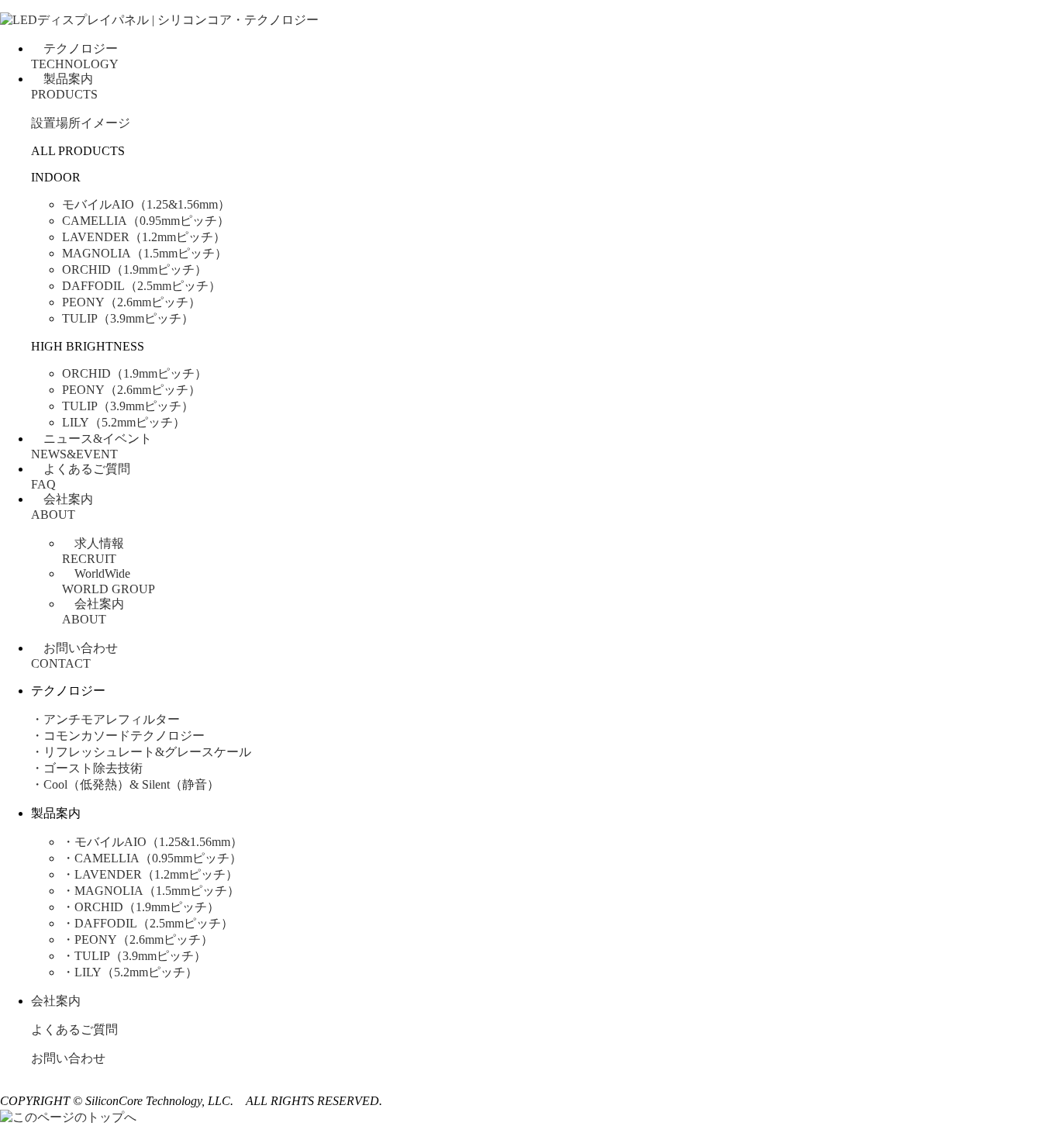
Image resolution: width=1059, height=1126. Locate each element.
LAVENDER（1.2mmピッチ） (144, 237)
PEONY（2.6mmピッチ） (131, 302)
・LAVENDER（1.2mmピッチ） (150, 874)
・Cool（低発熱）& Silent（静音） (125, 784)
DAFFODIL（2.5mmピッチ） (141, 285)
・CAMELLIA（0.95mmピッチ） (152, 858)
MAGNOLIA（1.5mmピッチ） (144, 253)
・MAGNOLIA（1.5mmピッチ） (151, 890)
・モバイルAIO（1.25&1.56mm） (152, 841)
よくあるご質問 (74, 1029)
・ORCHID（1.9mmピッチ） (140, 907)
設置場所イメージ (80, 123)
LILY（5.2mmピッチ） (123, 422)
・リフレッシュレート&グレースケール (141, 751)
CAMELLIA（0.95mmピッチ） (145, 220)
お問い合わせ (68, 1058)
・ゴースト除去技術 (87, 768)
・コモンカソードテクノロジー (118, 735)
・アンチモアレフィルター (105, 719)
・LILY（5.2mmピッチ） (130, 972)
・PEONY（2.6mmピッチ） (137, 939)
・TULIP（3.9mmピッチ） (134, 955)
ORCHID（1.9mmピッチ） (134, 269)
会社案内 (56, 1000)
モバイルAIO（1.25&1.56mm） (146, 204)
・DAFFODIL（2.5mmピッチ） (147, 923)
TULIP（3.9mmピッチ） (128, 318)
